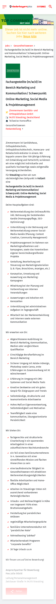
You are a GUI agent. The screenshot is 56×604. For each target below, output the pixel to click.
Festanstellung (13, 129)
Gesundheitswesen (23, 45)
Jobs (7, 45)
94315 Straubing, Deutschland (24, 117)
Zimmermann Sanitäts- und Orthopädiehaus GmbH (23, 112)
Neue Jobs (29, 36)
